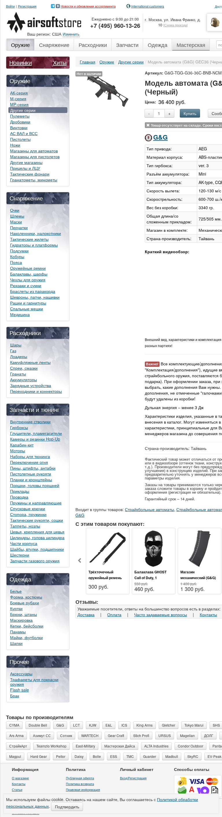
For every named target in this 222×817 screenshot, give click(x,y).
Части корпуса (23, 543)
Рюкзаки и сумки (25, 285)
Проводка (19, 497)
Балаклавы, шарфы (28, 274)
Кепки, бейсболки (26, 626)
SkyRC (192, 756)
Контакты (208, 614)
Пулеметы (19, 116)
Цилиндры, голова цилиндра (37, 537)
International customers (147, 6)
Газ (13, 350)
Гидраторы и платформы (34, 245)
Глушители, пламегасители (36, 433)
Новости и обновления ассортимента (88, 6)
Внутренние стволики (30, 421)
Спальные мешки (26, 308)
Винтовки (18, 127)
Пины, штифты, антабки (33, 468)
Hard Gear (38, 756)
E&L (109, 725)
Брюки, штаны (23, 614)
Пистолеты (20, 139)
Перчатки (19, 227)
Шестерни (19, 555)
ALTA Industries (156, 745)
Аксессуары (21, 673)
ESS (113, 756)
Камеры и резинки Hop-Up (35, 439)
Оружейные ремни (28, 268)
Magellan (187, 735)
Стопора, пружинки (28, 514)
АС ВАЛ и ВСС (24, 133)
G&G (160, 137)
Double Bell (38, 725)
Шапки (16, 643)
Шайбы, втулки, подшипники (37, 549)
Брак (14, 696)
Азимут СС (42, 735)
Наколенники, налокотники (35, 233)
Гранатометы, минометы (33, 180)
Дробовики (20, 122)
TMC (130, 756)
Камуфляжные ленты (30, 362)
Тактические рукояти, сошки (36, 520)
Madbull (171, 756)
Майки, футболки (26, 637)
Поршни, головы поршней (34, 485)
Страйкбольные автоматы (149, 509)
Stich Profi (141, 735)
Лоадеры (18, 356)
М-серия (18, 98)
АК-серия (19, 93)
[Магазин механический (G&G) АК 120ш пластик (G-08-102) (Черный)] (200, 548)
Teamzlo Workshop (51, 745)
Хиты (59, 62)
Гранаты (18, 374)
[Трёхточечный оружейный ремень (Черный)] (108, 548)
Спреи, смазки (24, 368)
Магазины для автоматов (34, 151)
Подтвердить (67, 806)
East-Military (85, 745)
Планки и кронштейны (31, 479)
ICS (124, 725)
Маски (16, 222)
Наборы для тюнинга (30, 456)
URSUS (164, 735)
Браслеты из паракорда (32, 291)
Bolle (97, 756)
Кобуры (17, 256)
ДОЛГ (208, 735)
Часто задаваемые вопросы (160, 614)
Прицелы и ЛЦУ (25, 168)
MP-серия (19, 104)
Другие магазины (26, 162)
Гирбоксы (19, 427)
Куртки (16, 608)
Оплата (114, 614)
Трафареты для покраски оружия (34, 681)
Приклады (19, 491)
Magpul (15, 756)
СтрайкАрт (18, 745)
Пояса (16, 262)
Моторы (17, 450)
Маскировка (21, 620)
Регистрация (27, 6)
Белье (16, 591)
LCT (76, 725)
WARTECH (90, 735)
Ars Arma (16, 735)
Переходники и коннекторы (36, 391)
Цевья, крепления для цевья (37, 532)
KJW (92, 725)
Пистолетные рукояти (30, 474)
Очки (14, 210)
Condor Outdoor (190, 745)
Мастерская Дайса (119, 745)
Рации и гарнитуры (28, 303)
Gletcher (168, 725)
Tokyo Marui (194, 725)
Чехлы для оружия (27, 279)
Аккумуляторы (23, 379)
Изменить (71, 34)
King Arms (144, 725)
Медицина (20, 314)
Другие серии (23, 110)
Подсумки (19, 251)
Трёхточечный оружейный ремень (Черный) (105, 577)
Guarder (149, 756)
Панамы (18, 631)
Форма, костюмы (26, 597)
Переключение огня (29, 462)
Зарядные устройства (30, 385)
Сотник (66, 735)
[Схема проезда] (175, 25)
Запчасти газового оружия (35, 560)
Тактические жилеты (29, 239)
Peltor (60, 756)
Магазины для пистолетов (35, 156)
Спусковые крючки (27, 508)
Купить (190, 113)
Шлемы (17, 216)
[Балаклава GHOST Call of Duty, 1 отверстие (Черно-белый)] (154, 548)
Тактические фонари (29, 174)
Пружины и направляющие (36, 503)
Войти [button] (10, 6)
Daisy (79, 756)
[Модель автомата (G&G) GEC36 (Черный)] (107, 90)
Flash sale (19, 690)
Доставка (86, 614)
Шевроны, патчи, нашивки (35, 297)
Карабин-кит (22, 445)
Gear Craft (116, 735)
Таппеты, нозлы (25, 526)
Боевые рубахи (24, 603)
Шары (15, 345)
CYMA (14, 725)
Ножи (15, 145)
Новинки (20, 62)
